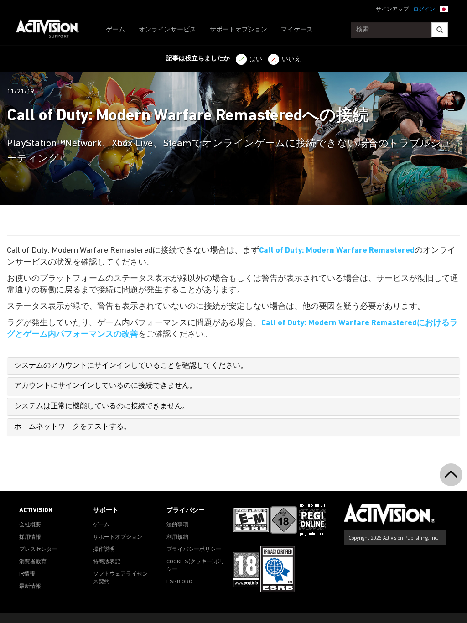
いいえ (291, 59)
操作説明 (104, 549)
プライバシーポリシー (193, 549)
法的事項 (177, 525)
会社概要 (30, 525)
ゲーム (115, 29)
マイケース (297, 29)
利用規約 (177, 537)
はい (255, 59)
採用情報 (30, 537)
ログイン (424, 9)
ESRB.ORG (179, 582)
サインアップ (392, 9)
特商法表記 (106, 562)
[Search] (439, 29)
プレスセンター (38, 549)
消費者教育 (33, 562)
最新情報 (30, 586)
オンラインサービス (167, 29)
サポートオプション (238, 29)
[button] (444, 8)
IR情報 (27, 574)
